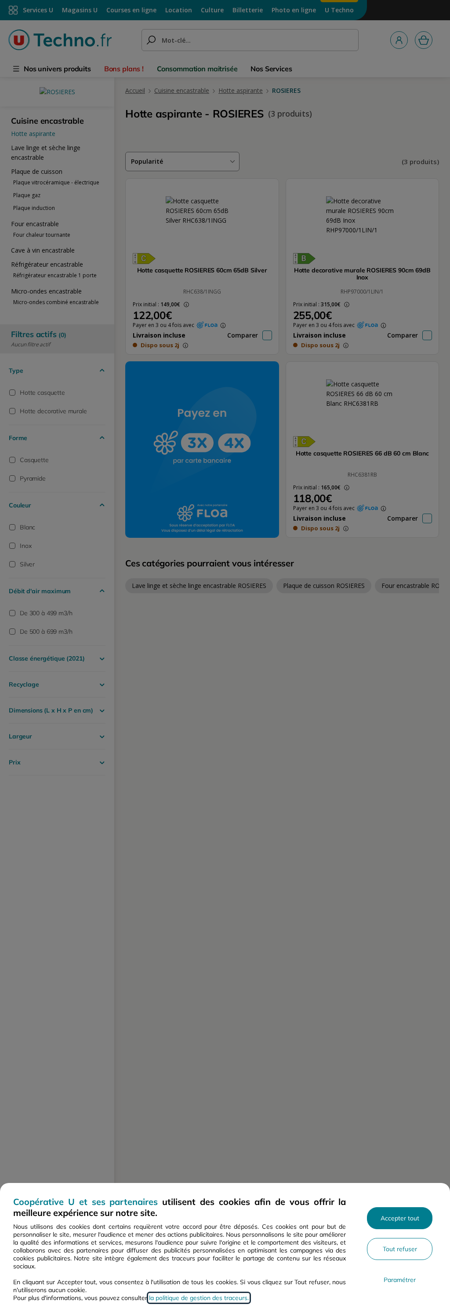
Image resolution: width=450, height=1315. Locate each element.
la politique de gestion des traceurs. (199, 1298)
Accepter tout (400, 1218)
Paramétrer (400, 1280)
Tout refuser (400, 1249)
